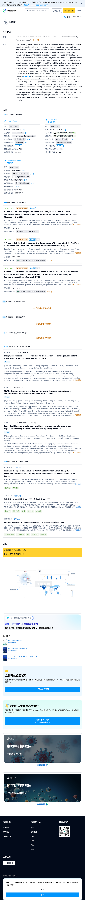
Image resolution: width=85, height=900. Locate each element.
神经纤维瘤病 (18, 180)
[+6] (26, 142)
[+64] (26, 180)
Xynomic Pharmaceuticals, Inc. (28, 231)
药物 (32, 827)
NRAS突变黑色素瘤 (61, 139)
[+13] (28, 139)
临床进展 (34, 832)
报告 (32, 845)
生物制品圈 (17, 496)
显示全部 (78, 484)
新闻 (32, 849)
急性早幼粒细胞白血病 (22, 183)
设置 (42, 889)
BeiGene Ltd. (19, 133)
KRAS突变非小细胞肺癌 (64, 142)
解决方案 (6, 827)
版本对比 (6, 832)
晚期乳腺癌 (19, 142)
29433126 (26, 76)
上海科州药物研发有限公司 (65, 133)
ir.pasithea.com (19, 467)
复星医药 (17, 519)
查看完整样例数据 (17, 554)
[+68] (33, 183)
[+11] (71, 139)
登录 (79, 10)
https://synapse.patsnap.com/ (35, 5)
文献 (32, 841)
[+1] (23, 130)
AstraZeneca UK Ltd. (22, 173)
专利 (32, 836)
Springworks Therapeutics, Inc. (25, 136)
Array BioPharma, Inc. (22, 177)
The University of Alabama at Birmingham (32, 260)
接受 (42, 894)
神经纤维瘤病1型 (19, 139)
